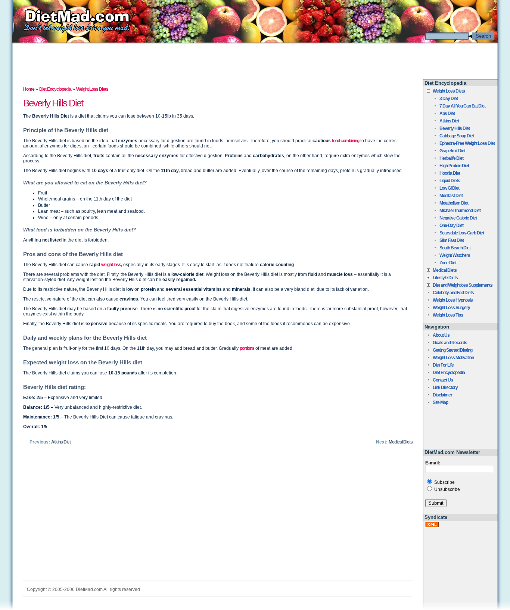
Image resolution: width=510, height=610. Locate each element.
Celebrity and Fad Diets (453, 292)
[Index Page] (71, 31)
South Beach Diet (454, 247)
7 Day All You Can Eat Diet (462, 106)
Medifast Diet (451, 195)
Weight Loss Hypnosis (453, 300)
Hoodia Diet (449, 173)
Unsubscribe (446, 489)
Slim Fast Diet (451, 240)
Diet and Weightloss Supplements (462, 285)
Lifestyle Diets (445, 277)
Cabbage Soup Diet (456, 136)
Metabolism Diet (453, 203)
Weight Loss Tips (448, 315)
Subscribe (444, 482)
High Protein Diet (454, 165)
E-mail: (432, 463)
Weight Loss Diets (449, 91)
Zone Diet (447, 262)
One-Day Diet (451, 225)
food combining (345, 140)
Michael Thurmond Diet (460, 210)
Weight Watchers (454, 255)
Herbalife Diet (451, 158)
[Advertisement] (255, 61)
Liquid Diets (449, 180)
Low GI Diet (449, 188)
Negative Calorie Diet (458, 218)
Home (28, 89)
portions (247, 348)
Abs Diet (447, 113)
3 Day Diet (448, 98)
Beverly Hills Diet (454, 128)
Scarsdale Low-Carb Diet (461, 233)
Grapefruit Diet (452, 150)
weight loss (111, 264)
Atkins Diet (61, 442)
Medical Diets (401, 442)
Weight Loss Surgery (451, 307)
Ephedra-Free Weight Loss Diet (467, 143)
